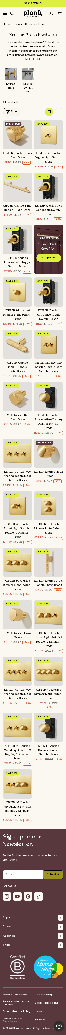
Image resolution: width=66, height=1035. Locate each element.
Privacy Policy (43, 994)
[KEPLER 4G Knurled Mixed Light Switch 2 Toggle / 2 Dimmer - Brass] (17, 784)
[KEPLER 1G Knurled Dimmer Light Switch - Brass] (17, 292)
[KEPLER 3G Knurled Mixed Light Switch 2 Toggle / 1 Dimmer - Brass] (17, 727)
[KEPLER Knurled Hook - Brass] (48, 453)
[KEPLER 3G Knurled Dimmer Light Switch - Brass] (17, 562)
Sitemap (40, 1019)
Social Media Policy (46, 1003)
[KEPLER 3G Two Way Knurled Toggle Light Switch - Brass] (17, 453)
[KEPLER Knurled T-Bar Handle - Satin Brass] (17, 187)
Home (7, 24)
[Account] (51, 13)
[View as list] (59, 112)
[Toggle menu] (5, 13)
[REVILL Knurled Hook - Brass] (17, 614)
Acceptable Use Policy (16, 1011)
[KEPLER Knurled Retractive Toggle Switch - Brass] (48, 292)
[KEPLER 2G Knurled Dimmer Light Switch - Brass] (48, 505)
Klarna (38, 1011)
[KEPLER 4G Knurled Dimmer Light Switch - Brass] (48, 671)
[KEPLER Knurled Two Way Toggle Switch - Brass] (48, 187)
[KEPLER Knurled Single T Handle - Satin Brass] (17, 344)
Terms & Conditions (15, 994)
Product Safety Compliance (12, 1020)
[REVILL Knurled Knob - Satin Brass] (17, 396)
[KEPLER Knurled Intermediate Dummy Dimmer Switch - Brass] (48, 396)
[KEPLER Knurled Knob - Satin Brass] (17, 134)
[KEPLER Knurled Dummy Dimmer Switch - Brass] (48, 727)
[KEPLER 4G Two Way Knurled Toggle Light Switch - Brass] (17, 671)
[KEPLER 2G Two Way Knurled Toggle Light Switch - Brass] (48, 344)
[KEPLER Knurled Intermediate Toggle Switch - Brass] (17, 239)
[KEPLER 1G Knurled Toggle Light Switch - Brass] (48, 134)
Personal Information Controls (16, 1003)
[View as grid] (49, 112)
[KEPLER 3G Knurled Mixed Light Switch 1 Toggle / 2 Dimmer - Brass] (48, 614)
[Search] (12, 13)
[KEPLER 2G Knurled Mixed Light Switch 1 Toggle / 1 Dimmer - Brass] (17, 505)
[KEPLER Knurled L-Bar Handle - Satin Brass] (48, 562)
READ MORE (33, 59)
